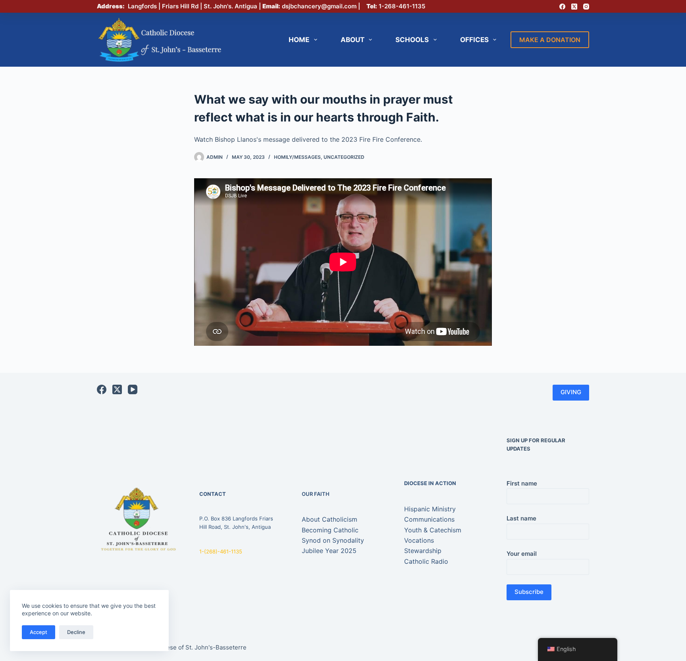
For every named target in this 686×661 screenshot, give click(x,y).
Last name (521, 518)
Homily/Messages (297, 157)
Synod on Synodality (333, 540)
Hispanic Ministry (430, 509)
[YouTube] (132, 389)
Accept (38, 632)
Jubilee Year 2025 (329, 551)
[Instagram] (586, 7)
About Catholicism (329, 519)
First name (522, 483)
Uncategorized (344, 157)
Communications (429, 519)
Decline (76, 632)
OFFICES (474, 40)
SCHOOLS (412, 40)
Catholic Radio (426, 561)
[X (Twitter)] (574, 7)
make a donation (549, 40)
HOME (299, 40)
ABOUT (352, 40)
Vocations (419, 540)
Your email (522, 553)
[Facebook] (562, 7)
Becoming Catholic (330, 530)
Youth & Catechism (432, 530)
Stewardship (422, 551)
